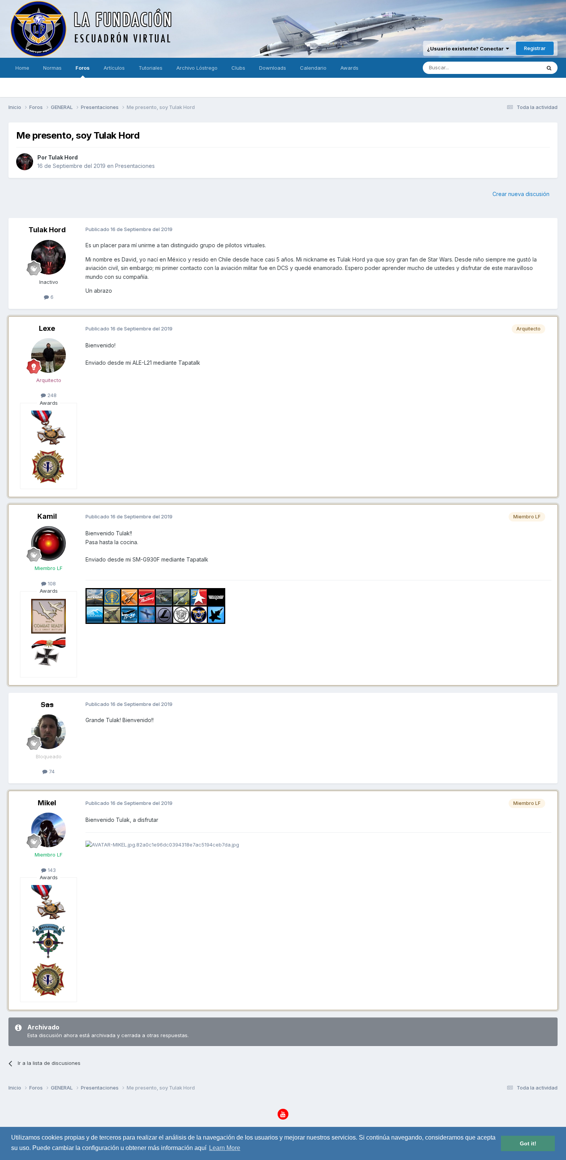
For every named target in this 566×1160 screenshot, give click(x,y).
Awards (349, 68)
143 (51, 870)
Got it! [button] (528, 1143)
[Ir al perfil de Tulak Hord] (24, 161)
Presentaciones (135, 166)
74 (51, 771)
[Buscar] (549, 68)
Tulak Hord (63, 157)
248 (51, 395)
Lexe (47, 328)
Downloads (272, 68)
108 (51, 583)
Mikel (47, 803)
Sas (47, 705)
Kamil (47, 516)
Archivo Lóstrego (197, 68)
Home (22, 68)
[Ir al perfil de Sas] (48, 731)
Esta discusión (513, 67)
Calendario (313, 68)
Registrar (535, 48)
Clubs (238, 68)
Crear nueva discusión (520, 194)
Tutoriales (150, 68)
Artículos (114, 68)
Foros (82, 68)
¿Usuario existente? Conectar (466, 48)
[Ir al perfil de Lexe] (48, 355)
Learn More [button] (224, 1148)
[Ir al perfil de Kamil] (48, 543)
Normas (52, 68)
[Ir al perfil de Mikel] (48, 830)
